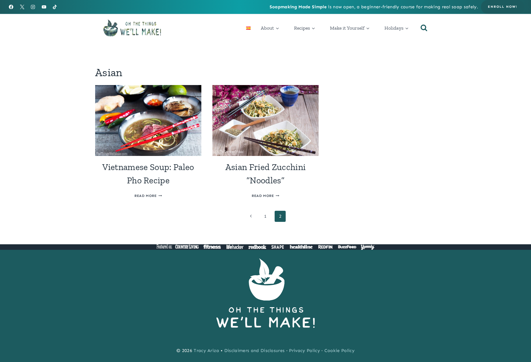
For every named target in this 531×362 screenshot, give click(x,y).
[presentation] (148, 120)
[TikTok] (54, 6)
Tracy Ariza (206, 350)
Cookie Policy (339, 350)
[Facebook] (11, 6)
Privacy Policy (304, 350)
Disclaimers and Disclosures (254, 350)
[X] (22, 6)
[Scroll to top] (518, 340)
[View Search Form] (424, 28)
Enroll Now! (502, 7)
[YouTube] (44, 6)
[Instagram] (32, 6)
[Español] (248, 28)
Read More (148, 196)
